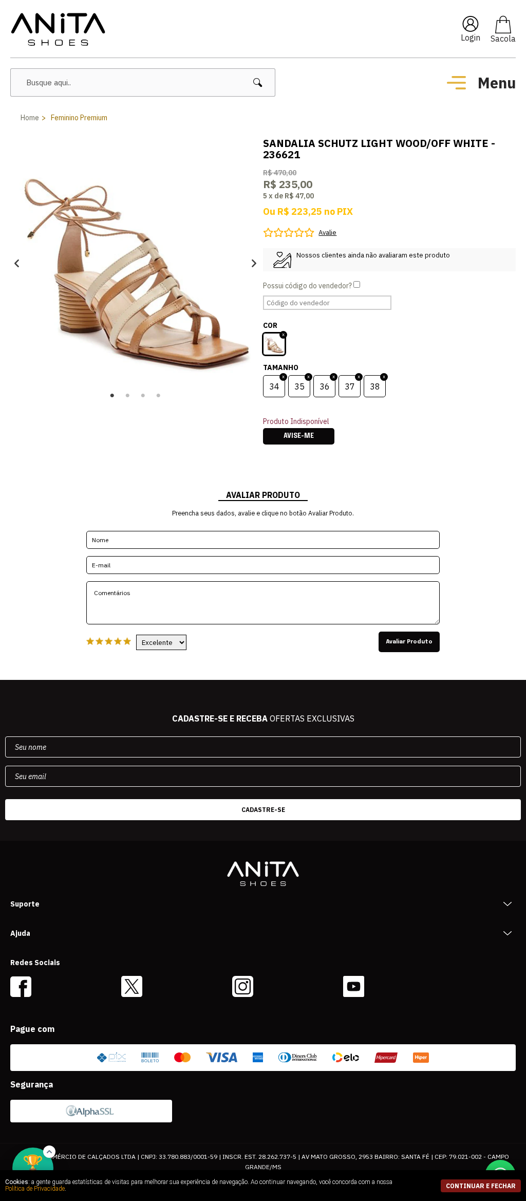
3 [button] (143, 396)
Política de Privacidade (35, 1188)
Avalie (327, 232)
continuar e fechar (481, 1186)
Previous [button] (16, 262)
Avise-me (299, 436)
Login (470, 37)
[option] (135, 263)
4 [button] (159, 396)
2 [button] (128, 396)
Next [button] (254, 262)
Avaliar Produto (409, 641)
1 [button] (112, 396)
